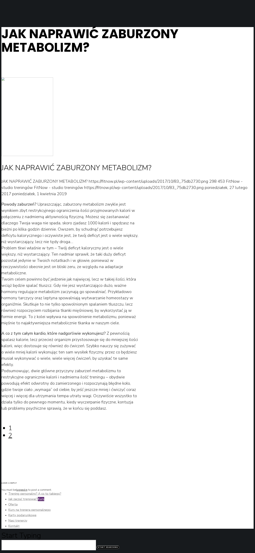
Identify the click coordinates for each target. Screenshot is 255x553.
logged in (21, 490)
